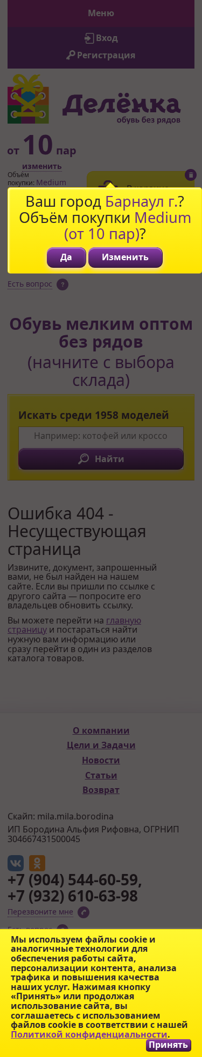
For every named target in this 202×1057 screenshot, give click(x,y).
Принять (168, 1045)
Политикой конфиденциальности (89, 1034)
